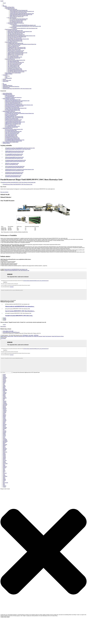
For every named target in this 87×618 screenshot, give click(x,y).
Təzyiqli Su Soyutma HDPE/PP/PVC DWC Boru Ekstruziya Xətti (24, 28)
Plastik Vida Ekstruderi (47, 336)
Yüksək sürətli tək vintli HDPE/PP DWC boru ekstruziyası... (19, 306)
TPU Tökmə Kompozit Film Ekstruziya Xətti (16, 34)
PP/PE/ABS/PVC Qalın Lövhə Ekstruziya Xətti (17, 48)
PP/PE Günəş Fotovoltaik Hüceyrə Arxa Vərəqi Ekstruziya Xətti (20, 31)
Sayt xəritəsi (31, 335)
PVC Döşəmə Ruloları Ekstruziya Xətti (15, 41)
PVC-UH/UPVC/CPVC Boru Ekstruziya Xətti (19, 18)
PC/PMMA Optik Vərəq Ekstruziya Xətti (15, 43)
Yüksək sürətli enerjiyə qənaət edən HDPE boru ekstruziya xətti (22, 11)
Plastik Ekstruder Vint (29, 336)
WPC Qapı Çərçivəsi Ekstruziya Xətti (15, 63)
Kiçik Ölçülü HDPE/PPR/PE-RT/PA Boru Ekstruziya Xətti (21, 14)
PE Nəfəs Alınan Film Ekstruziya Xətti (15, 39)
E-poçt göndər (3, 338)
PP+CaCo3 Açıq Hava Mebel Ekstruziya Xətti (16, 60)
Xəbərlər (4, 79)
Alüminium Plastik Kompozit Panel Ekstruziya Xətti (17, 52)
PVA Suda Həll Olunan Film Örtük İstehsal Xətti (17, 36)
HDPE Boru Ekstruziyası (12, 9)
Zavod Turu (7, 75)
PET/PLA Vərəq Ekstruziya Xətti (14, 45)
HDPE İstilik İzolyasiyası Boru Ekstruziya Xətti (19, 15)
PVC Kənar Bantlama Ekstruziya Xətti (15, 69)
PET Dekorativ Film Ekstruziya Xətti (14, 37)
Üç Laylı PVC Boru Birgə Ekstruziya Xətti (18, 19)
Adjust (8, 616)
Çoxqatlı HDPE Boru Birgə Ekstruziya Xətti (18, 12)
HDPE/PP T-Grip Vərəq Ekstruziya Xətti (15, 54)
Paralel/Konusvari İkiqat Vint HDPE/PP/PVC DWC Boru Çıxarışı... (18, 149)
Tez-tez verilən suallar (7, 80)
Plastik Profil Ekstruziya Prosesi (58, 336)
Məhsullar (5, 6)
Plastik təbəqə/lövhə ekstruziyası (11, 42)
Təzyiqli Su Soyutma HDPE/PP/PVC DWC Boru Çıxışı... (19, 315)
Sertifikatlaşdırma (8, 78)
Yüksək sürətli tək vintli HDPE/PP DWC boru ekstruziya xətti (24, 25)
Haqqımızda (5, 74)
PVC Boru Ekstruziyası (12, 17)
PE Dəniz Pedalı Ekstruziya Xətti (14, 67)
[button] (43, 551)
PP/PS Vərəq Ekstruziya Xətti (13, 46)
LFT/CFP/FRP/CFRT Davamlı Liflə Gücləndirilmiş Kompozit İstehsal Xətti (22, 44)
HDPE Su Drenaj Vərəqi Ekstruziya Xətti (15, 53)
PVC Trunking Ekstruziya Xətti (13, 65)
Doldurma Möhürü (8, 73)
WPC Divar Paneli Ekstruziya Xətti (14, 64)
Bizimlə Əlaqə (5, 81)
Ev (3, 4)
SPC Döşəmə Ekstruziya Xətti (13, 61)
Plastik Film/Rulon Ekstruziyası (11, 29)
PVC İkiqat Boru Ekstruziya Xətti (16, 20)
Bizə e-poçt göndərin (4, 192)
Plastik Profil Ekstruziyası (10, 59)
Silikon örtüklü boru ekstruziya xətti (16, 16)
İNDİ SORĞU (3, 326)
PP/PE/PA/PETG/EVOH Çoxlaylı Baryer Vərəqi (14, 170)
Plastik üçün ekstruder (38, 336)
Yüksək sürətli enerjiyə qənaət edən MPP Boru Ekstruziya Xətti (22, 13)
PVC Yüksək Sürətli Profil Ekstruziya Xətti (16, 62)
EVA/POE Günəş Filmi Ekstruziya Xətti (15, 30)
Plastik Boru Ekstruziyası (10, 8)
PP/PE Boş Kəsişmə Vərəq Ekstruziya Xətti (16, 50)
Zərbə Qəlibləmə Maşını (9, 7)
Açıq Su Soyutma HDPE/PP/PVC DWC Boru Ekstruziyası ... (20, 311)
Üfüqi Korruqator (13, 27)
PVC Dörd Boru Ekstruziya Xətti (16, 21)
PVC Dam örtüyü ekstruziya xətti (14, 57)
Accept (2, 616)
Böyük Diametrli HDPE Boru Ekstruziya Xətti (18, 10)
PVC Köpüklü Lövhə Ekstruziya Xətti (15, 56)
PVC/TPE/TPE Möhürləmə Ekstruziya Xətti (16, 71)
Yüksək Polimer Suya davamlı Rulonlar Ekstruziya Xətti (18, 38)
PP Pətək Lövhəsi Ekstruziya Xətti (14, 49)
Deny (5, 616)
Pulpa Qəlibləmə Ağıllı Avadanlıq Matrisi (13, 72)
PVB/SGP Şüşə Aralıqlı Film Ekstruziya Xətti (16, 32)
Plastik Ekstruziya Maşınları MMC (6, 336)
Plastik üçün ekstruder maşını (19, 336)
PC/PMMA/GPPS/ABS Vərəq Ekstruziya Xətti (16, 47)
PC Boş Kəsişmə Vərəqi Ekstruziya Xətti (15, 51)
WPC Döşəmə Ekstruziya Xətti (13, 66)
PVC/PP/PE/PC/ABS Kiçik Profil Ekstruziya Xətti (17, 70)
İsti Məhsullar (25, 335)
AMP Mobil (36, 335)
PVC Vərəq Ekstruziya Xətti (13, 55)
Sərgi (6, 77)
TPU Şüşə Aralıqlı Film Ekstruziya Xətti (15, 33)
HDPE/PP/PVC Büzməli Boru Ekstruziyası (16, 22)
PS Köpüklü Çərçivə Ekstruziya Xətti (15, 68)
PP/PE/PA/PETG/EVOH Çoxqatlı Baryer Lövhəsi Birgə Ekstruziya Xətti (21, 35)
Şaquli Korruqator (13, 24)
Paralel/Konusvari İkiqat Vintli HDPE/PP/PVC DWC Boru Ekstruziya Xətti (26, 26)
